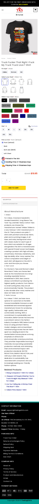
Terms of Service (9, 472)
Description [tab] (7, 199)
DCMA (5, 478)
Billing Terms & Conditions (13, 454)
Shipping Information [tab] (10, 203)
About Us (6, 466)
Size (19, 126)
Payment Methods (10, 450)
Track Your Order (10, 438)
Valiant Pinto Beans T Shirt (16, 390)
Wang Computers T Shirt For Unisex (20, 373)
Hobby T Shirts (11, 58)
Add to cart (14, 188)
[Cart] (35, 10)
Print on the (11, 140)
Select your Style (12, 77)
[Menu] (2, 10)
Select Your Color (10, 97)
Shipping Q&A (8, 447)
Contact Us (7, 481)
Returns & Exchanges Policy (14, 441)
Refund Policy (8, 444)
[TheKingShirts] (19, 10)
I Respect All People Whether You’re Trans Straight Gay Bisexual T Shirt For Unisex (20, 378)
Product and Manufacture (13, 475)
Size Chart (7, 457)
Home (3, 58)
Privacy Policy (8, 469)
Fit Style (7, 69)
